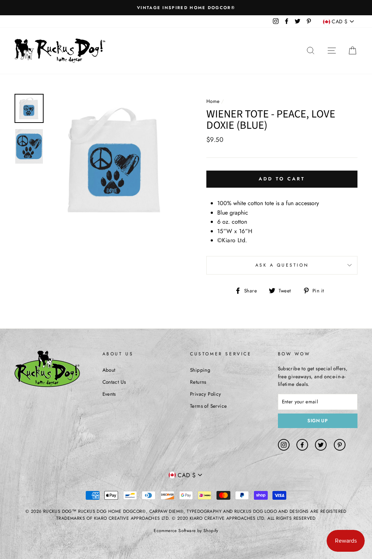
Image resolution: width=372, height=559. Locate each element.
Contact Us (114, 382)
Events (109, 394)
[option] (186, 8)
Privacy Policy (205, 394)
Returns (198, 382)
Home (213, 101)
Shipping (200, 370)
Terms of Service (208, 406)
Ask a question (281, 265)
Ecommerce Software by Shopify (186, 530)
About (109, 370)
